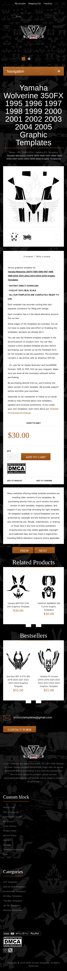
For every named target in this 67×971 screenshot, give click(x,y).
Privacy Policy (9, 830)
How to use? (33, 423)
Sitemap (7, 845)
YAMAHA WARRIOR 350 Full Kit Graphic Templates (48, 606)
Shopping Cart (34, 3)
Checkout (48, 3)
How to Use (9, 807)
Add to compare (44, 481)
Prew (24, 550)
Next (43, 550)
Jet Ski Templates (11, 905)
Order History (9, 826)
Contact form (19, 729)
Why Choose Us (11, 812)
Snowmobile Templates (14, 891)
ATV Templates (10, 882)
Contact (7, 840)
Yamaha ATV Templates (46, 152)
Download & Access (12, 816)
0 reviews (28, 256)
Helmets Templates (12, 910)
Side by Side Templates (14, 886)
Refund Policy (9, 835)
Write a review (43, 256)
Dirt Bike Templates (12, 896)
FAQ (5, 854)
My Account (20, 3)
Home (12, 152)
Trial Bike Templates (12, 900)
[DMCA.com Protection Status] (16, 473)
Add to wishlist (14, 481)
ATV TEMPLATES (25, 152)
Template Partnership (13, 849)
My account (8, 821)
